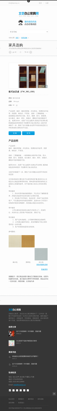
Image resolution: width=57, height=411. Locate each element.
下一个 (26, 52)
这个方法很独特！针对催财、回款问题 (28, 331)
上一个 (14, 52)
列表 (20, 52)
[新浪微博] (10, 390)
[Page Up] (54, 393)
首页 (17, 37)
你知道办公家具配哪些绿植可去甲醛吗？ (25, 356)
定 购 (15, 133)
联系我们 (21, 402)
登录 (40, 3)
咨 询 (28, 133)
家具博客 (11, 402)
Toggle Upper (28, 1)
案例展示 (21, 399)
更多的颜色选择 (42, 265)
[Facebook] (24, 390)
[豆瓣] (28, 390)
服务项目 (31, 399)
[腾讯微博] (21, 390)
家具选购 (24, 37)
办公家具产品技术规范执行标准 (26, 341)
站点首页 (11, 399)
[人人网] (13, 390)
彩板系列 (44, 269)
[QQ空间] (17, 390)
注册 (46, 3)
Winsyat (16, 101)
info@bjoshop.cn (14, 3)
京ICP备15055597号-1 (16, 408)
